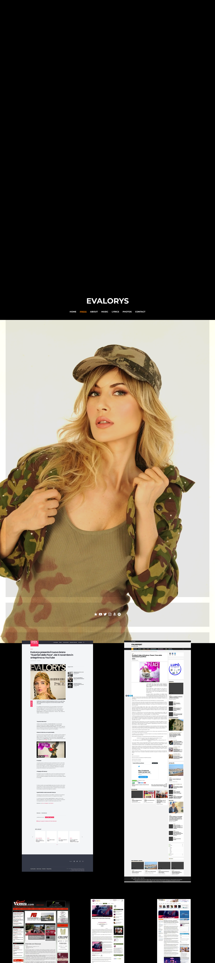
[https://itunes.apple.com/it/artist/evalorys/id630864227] (95, 615)
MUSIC (104, 312)
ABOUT (94, 312)
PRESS (83, 312)
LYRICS (115, 312)
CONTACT (140, 312)
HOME (73, 312)
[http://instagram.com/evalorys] (109, 615)
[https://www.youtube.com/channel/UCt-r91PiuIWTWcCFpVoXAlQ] (100, 615)
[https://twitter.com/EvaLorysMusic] (105, 615)
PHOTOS (127, 312)
